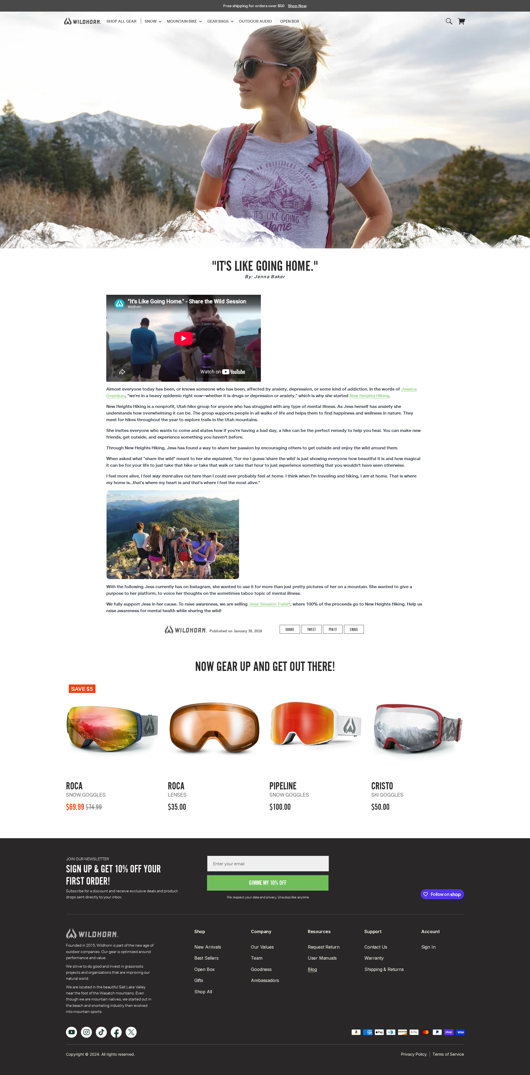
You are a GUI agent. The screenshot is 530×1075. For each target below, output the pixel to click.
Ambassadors (265, 980)
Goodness (261, 969)
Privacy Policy (414, 1054)
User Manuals (322, 958)
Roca (86, 789)
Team (256, 958)
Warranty (373, 958)
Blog (312, 969)
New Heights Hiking (369, 395)
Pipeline (289, 789)
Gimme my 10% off (268, 882)
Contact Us (375, 947)
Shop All (203, 991)
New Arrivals (207, 947)
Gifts (198, 980)
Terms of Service (448, 1054)
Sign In (428, 947)
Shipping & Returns (384, 969)
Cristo (387, 789)
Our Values (262, 947)
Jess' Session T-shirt (269, 604)
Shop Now (297, 6)
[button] (151, 21)
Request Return (324, 947)
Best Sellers (206, 958)
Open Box (204, 969)
